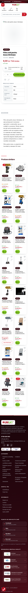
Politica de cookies (7, 507)
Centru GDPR (6, 511)
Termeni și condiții (7, 504)
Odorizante (5, 481)
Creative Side (10, 591)
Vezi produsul (7, 342)
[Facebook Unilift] (4, 445)
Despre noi (5, 500)
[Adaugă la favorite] (5, 79)
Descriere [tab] (4, 113)
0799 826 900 (7, 1)
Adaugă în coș (19, 74)
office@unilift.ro (17, 1)
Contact (4, 502)
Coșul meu (5, 492)
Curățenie (17, 456)
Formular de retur (7, 509)
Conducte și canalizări (20, 460)
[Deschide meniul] (2, 4)
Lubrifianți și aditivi (7, 463)
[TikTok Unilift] (11, 445)
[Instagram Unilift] (7, 445)
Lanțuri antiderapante (20, 473)
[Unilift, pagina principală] (16, 5)
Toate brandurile (19, 481)
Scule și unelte (6, 460)
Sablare (4, 477)
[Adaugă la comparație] (8, 79)
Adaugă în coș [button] (4, 190)
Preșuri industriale (19, 463)
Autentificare (6, 489)
